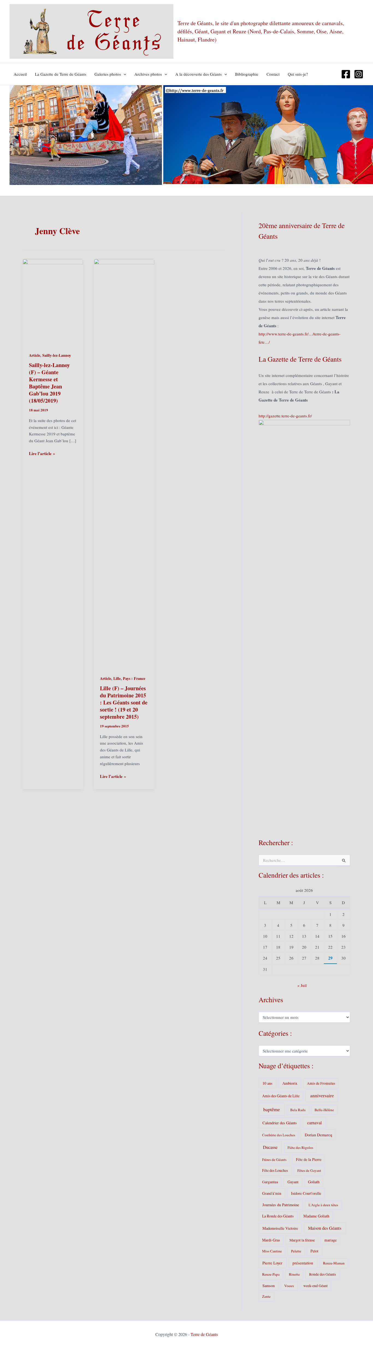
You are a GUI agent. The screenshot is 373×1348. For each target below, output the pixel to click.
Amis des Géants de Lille (281, 1095)
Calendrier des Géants (279, 1122)
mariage (330, 1240)
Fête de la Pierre (308, 1159)
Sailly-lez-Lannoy (56, 355)
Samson (268, 1285)
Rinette (294, 1274)
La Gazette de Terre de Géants (60, 74)
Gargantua (270, 1181)
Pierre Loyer (272, 1263)
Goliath (313, 1181)
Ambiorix (289, 1083)
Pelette (296, 1251)
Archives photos (148, 74)
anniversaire (322, 1095)
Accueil (20, 74)
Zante (266, 1296)
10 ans (267, 1083)
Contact (273, 74)
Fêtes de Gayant (309, 1170)
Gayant (293, 1181)
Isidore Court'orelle (306, 1193)
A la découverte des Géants (198, 74)
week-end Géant (315, 1285)
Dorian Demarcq (318, 1134)
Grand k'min (271, 1193)
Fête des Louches (275, 1170)
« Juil (302, 985)
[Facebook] (346, 74)
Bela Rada (298, 1109)
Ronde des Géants (322, 1274)
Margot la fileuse (302, 1240)
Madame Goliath (316, 1216)
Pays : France (134, 678)
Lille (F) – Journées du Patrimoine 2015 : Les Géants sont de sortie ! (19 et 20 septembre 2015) (123, 702)
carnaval (314, 1122)
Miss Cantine (272, 1251)
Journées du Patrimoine (280, 1204)
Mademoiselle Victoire (280, 1228)
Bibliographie (246, 74)
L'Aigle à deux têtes (323, 1204)
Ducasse (270, 1147)
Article (34, 355)
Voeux (289, 1285)
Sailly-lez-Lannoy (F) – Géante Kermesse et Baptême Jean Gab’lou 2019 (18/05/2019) (49, 383)
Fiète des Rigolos (300, 1147)
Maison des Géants (324, 1228)
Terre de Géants (204, 1334)
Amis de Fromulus (321, 1083)
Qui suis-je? (298, 74)
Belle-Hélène (324, 1109)
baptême (271, 1109)
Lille (117, 678)
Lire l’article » (42, 453)
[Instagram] (358, 74)
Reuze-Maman (334, 1263)
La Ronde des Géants (278, 1216)
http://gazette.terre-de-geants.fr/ (285, 415)
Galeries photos (107, 74)
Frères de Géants (274, 1159)
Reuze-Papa (271, 1274)
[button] (123, 74)
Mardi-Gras (271, 1240)
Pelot (314, 1250)
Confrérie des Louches (278, 1134)
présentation (302, 1263)
